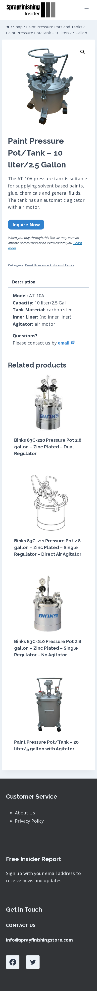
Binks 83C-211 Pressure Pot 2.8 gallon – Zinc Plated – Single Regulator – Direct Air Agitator (47, 547)
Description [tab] (23, 282)
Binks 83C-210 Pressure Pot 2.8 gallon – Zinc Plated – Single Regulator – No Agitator (47, 648)
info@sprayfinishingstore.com (39, 940)
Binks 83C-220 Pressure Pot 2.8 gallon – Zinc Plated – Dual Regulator (47, 447)
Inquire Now (26, 225)
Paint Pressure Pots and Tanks (49, 265)
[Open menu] (86, 10)
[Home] (8, 26)
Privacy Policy (29, 821)
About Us (25, 813)
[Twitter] (33, 962)
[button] (82, 51)
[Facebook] (12, 962)
